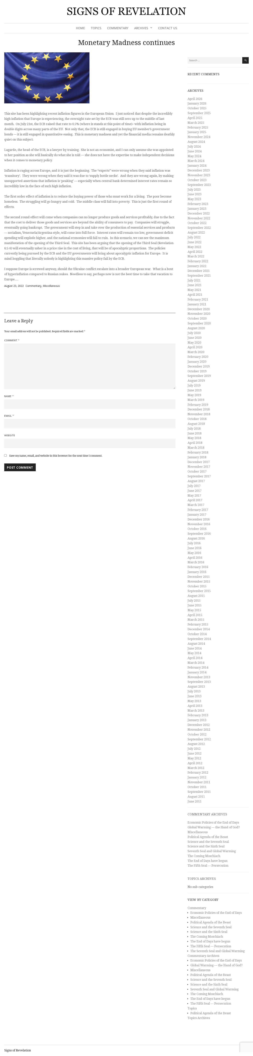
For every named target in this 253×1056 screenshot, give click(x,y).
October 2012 (197, 734)
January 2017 (197, 514)
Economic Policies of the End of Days (213, 822)
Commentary (117, 28)
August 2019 (196, 380)
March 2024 (196, 161)
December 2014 (199, 629)
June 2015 (195, 605)
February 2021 (198, 299)
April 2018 (195, 443)
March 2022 (196, 256)
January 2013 (197, 720)
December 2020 (199, 309)
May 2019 (194, 395)
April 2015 (195, 615)
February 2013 (198, 715)
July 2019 (194, 385)
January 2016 (197, 572)
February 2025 (198, 127)
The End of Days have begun (207, 861)
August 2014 (196, 643)
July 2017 (194, 486)
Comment (12, 340)
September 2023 (199, 185)
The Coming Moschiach (204, 856)
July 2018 (194, 428)
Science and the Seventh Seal (208, 842)
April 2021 (195, 294)
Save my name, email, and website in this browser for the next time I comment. (55, 455)
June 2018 (195, 433)
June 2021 (195, 285)
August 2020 (196, 328)
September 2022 (199, 228)
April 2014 (195, 658)
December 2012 (199, 725)
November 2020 (199, 314)
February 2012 (198, 772)
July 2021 (194, 280)
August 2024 (196, 142)
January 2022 (197, 266)
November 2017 (199, 466)
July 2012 (194, 748)
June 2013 (195, 696)
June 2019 (195, 390)
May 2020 (194, 342)
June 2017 (195, 490)
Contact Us (167, 28)
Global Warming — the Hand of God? (214, 827)
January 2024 (197, 165)
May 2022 (194, 247)
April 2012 (195, 763)
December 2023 (199, 170)
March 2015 (196, 619)
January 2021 (197, 304)
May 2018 (194, 438)
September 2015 (199, 591)
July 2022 (194, 237)
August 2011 (196, 796)
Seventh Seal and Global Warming (212, 851)
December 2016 (199, 519)
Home (80, 28)
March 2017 (196, 505)
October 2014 (197, 634)
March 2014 (196, 662)
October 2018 (197, 419)
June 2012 (195, 753)
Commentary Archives (207, 814)
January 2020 (197, 361)
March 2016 (196, 562)
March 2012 (196, 768)
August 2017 (196, 481)
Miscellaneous (51, 286)
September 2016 (199, 533)
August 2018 (196, 424)
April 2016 (195, 557)
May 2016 (194, 553)
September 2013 (199, 682)
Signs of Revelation (17, 1050)
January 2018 (197, 457)
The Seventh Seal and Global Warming (217, 951)
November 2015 (199, 581)
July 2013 (194, 691)
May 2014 (194, 653)
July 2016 (194, 543)
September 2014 (199, 639)
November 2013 (199, 677)
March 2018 (196, 447)
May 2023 (194, 199)
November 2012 (199, 729)
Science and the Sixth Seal (206, 846)
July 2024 (194, 146)
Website (9, 435)
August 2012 (196, 744)
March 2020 (196, 352)
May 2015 (194, 610)
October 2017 (197, 471)
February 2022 (198, 261)
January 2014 (197, 672)
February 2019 (198, 404)
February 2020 (198, 357)
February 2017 (198, 510)
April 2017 (195, 500)
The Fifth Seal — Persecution (208, 865)
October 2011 (197, 787)
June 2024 (195, 151)
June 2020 (195, 338)
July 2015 (194, 600)
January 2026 (197, 103)
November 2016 (199, 524)
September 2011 (199, 792)
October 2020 (197, 318)
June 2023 (195, 194)
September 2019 (199, 376)
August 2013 (196, 686)
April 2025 (195, 118)
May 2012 (194, 758)
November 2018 (199, 414)
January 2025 (197, 132)
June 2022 (195, 242)
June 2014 (195, 648)
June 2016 (195, 548)
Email (9, 415)
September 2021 (199, 275)
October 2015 (197, 586)
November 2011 (199, 782)
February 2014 (198, 667)
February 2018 (198, 452)
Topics (96, 28)
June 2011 (195, 801)
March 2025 (196, 122)
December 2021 (199, 271)
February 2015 (198, 624)
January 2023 (197, 208)
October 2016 (197, 529)
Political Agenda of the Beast (208, 837)
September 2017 (199, 476)
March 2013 (196, 710)
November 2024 (199, 137)
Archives (141, 28)
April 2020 (195, 347)
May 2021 (194, 290)
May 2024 (194, 156)
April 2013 (195, 706)
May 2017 (194, 495)
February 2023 (198, 204)
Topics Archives (202, 878)
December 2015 (199, 576)
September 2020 (199, 323)
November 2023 (199, 175)
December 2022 (199, 213)
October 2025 (197, 108)
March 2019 (196, 400)
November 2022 (199, 218)
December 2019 (199, 366)
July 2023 (194, 189)
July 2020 (194, 333)
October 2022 (197, 223)
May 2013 (194, 701)
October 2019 (197, 371)
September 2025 (199, 113)
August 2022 (196, 232)
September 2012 (199, 739)
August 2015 (196, 596)
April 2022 (195, 252)
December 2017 (199, 462)
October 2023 (197, 180)
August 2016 (196, 538)
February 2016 (198, 567)
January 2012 (197, 777)
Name (9, 396)
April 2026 (195, 99)
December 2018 (199, 409)
